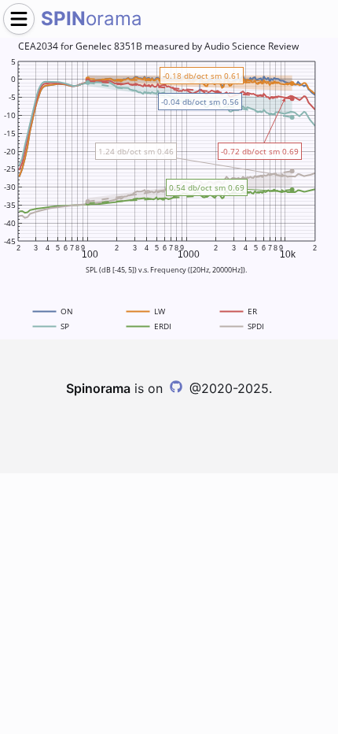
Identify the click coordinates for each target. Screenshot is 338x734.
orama (91, 18)
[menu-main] (19, 19)
